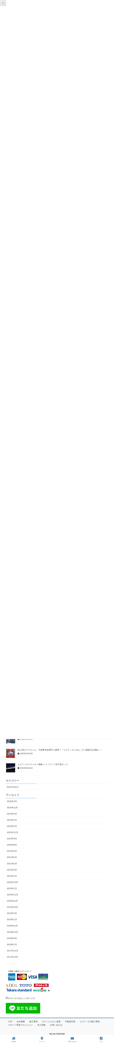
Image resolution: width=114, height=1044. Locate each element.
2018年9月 (12, 938)
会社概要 (21, 1021)
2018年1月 (12, 944)
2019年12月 (12, 894)
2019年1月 (12, 919)
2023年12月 (12, 832)
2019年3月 (12, 913)
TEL (101, 1041)
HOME (13, 1041)
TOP (10, 1021)
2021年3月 (12, 870)
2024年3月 (12, 814)
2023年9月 (12, 838)
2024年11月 (12, 807)
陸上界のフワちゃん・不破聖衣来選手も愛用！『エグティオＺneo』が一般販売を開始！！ (60, 750)
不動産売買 (70, 1021)
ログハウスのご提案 (51, 1021)
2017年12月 (12, 951)
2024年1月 (12, 826)
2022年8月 (12, 845)
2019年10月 (12, 907)
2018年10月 (12, 932)
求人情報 (41, 1025)
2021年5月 (12, 863)
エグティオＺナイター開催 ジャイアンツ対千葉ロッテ (43, 764)
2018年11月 (12, 926)
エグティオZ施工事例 (90, 1021)
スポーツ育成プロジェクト (20, 1025)
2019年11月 (12, 901)
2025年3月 (12, 801)
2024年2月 (12, 820)
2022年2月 (12, 851)
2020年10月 (12, 882)
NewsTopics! (13, 787)
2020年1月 (12, 888)
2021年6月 (12, 857)
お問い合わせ (56, 1025)
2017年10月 (12, 957)
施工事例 (33, 1021)
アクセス (42, 1041)
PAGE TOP (109, 1030)
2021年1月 (12, 876)
